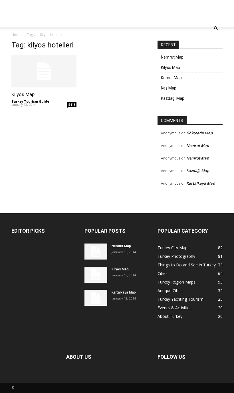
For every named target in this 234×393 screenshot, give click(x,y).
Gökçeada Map (199, 132)
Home (16, 34)
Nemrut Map (172, 57)
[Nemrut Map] (95, 252)
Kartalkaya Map (200, 183)
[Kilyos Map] (43, 71)
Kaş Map (168, 88)
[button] (216, 28)
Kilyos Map (23, 94)
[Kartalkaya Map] (95, 298)
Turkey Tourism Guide (30, 101)
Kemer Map (171, 77)
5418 (71, 105)
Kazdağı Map (172, 98)
